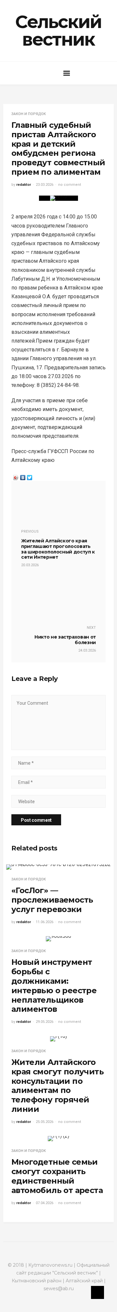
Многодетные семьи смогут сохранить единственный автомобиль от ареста (57, 1176)
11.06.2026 (44, 922)
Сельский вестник (58, 30)
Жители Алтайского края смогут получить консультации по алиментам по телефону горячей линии (57, 1085)
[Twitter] (29, 476)
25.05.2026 (44, 1122)
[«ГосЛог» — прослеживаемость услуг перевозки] (58, 867)
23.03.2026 (44, 185)
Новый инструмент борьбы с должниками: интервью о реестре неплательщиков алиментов (54, 985)
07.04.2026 (44, 1203)
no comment (69, 185)
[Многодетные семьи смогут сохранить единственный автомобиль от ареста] (58, 1138)
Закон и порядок (28, 114)
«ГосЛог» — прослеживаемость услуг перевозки (52, 900)
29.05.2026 (44, 1022)
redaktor (23, 185)
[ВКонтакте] (23, 476)
